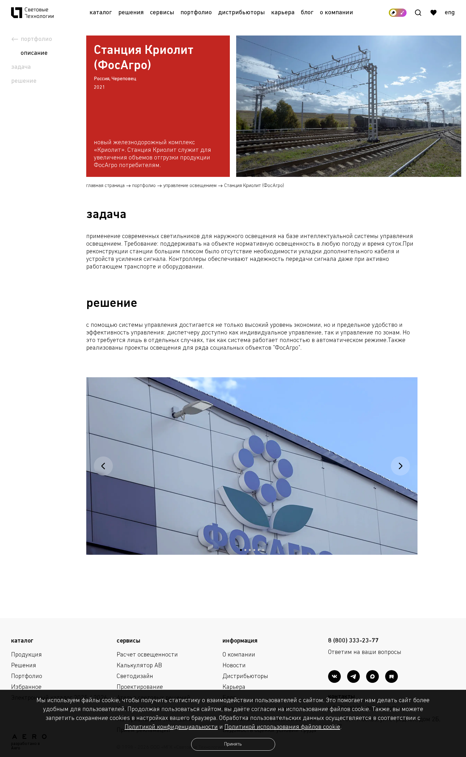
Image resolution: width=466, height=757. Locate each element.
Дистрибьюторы (241, 13)
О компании (336, 13)
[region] (158, 154)
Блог (307, 13)
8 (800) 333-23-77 (353, 641)
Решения (131, 13)
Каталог (100, 13)
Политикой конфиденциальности (171, 727)
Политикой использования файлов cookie (282, 727)
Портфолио (196, 13)
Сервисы (162, 13)
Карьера (282, 13)
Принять (233, 744)
